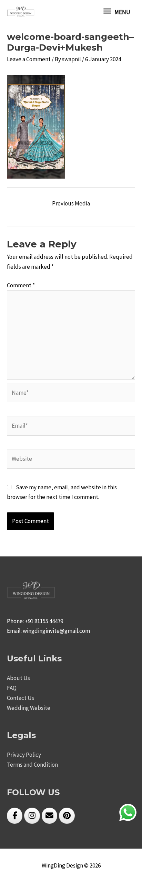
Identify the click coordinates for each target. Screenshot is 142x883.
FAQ (12, 688)
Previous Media (71, 203)
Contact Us (20, 698)
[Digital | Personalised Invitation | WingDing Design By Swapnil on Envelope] (49, 816)
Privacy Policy (24, 754)
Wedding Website (28, 708)
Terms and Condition (32, 764)
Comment (21, 285)
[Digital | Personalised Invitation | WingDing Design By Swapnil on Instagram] (32, 816)
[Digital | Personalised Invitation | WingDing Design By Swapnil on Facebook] (14, 816)
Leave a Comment (29, 59)
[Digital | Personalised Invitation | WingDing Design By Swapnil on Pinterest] (66, 816)
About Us (18, 678)
